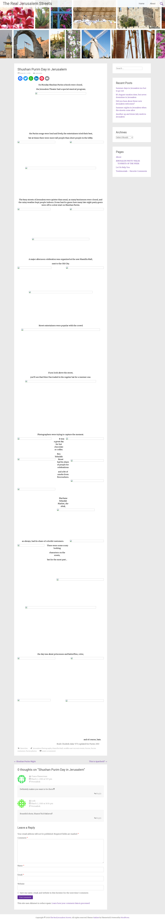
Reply (98, 793)
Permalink (35, 782)
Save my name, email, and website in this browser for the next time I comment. (54, 893)
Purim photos (31, 751)
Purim (87, 748)
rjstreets (38, 73)
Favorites (24, 748)
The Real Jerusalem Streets (27, 3)
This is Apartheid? (98, 761)
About (152, 3)
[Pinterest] (41, 78)
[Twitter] (25, 78)
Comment (23, 838)
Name (21, 866)
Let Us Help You (123, 167)
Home (141, 3)
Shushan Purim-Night (25, 761)
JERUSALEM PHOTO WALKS (128, 161)
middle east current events (74, 748)
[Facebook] (20, 78)
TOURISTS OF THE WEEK (128, 163)
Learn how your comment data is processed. (71, 903)
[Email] (47, 78)
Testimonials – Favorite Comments (131, 171)
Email (21, 875)
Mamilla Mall (57, 748)
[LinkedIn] (36, 78)
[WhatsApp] (31, 78)
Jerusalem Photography (42, 748)
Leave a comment (49, 751)
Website (21, 884)
